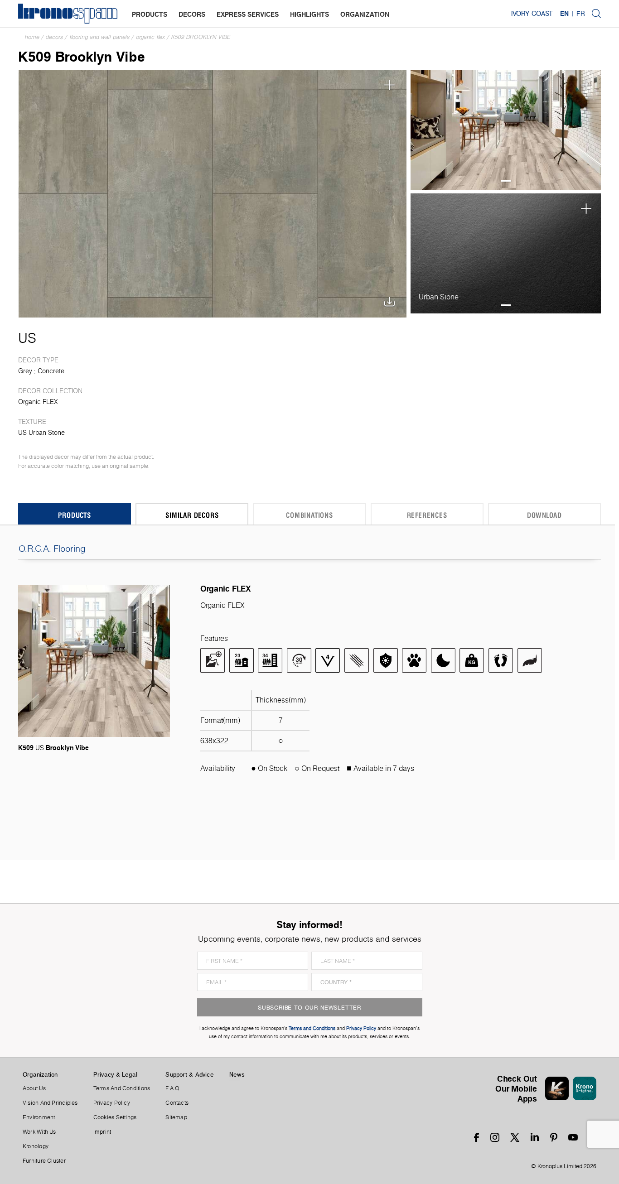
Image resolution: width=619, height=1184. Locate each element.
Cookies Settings (115, 1117)
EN (564, 13)
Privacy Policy (111, 1103)
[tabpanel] (506, 130)
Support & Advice (189, 1074)
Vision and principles (50, 1103)
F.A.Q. (173, 1088)
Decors (54, 37)
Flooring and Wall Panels (99, 37)
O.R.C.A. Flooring (52, 548)
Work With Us (39, 1132)
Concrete (51, 370)
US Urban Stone (41, 432)
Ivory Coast (532, 13)
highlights (309, 14)
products (149, 14)
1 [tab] (506, 181)
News (237, 1074)
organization (364, 14)
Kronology (35, 1146)
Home (32, 37)
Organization (40, 1074)
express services (248, 14)
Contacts (177, 1103)
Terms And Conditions (121, 1088)
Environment (39, 1117)
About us (34, 1088)
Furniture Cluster (44, 1161)
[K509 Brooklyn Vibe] (212, 193)
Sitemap (176, 1117)
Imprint (102, 1132)
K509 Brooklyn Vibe (201, 37)
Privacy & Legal (115, 1074)
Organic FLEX (150, 37)
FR (580, 13)
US (27, 337)
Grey (25, 370)
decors (192, 14)
